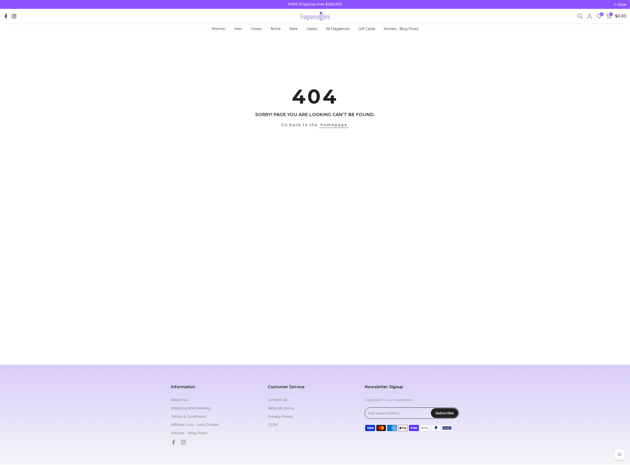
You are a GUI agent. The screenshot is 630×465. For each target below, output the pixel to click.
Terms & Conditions (188, 416)
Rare (293, 29)
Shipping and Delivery (191, 408)
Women (219, 29)
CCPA (273, 424)
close (11, 4)
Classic (311, 29)
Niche (276, 29)
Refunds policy (281, 408)
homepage (333, 125)
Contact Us (277, 400)
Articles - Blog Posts (401, 29)
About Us (179, 400)
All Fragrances (338, 29)
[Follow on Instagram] (14, 16)
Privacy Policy (280, 416)
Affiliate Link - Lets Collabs (195, 424)
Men (238, 29)
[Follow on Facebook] (6, 16)
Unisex (256, 29)
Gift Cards (366, 29)
